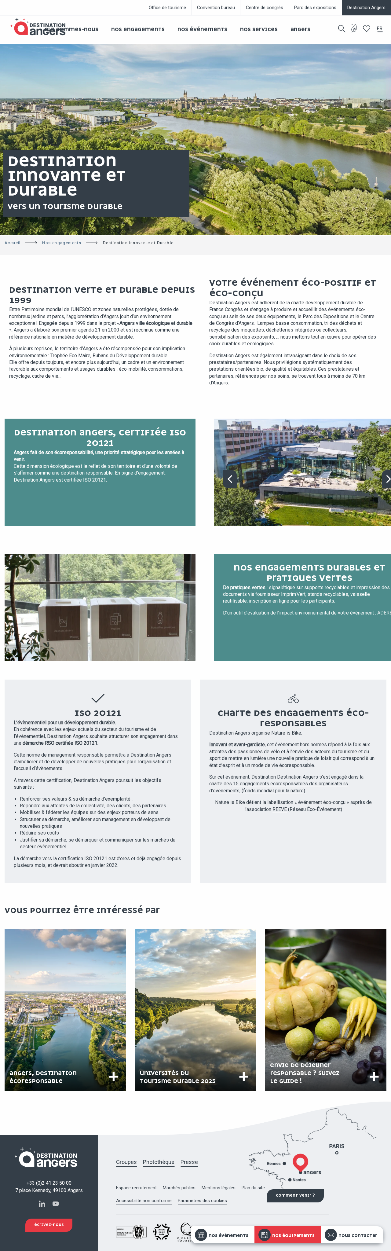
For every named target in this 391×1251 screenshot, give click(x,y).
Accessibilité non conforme (144, 1200)
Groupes (126, 1162)
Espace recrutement (136, 1187)
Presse (189, 1162)
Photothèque (158, 1162)
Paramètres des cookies (202, 1200)
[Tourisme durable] (354, 32)
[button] (342, 29)
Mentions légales (219, 1187)
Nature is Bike (286, 733)
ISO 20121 (94, 480)
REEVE (279, 809)
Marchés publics (179, 1187)
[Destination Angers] (40, 26)
